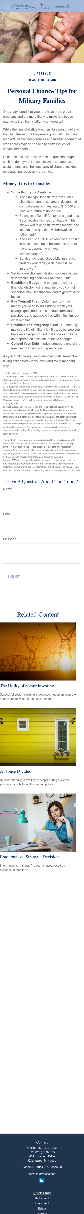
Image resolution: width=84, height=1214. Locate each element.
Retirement (42, 1198)
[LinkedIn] (41, 1180)
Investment (42, 1203)
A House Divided (15, 771)
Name (7, 488)
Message (9, 539)
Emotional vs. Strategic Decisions (30, 856)
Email (7, 514)
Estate (42, 1208)
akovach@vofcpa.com (42, 1174)
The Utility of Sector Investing (27, 685)
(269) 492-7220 (46, 1148)
